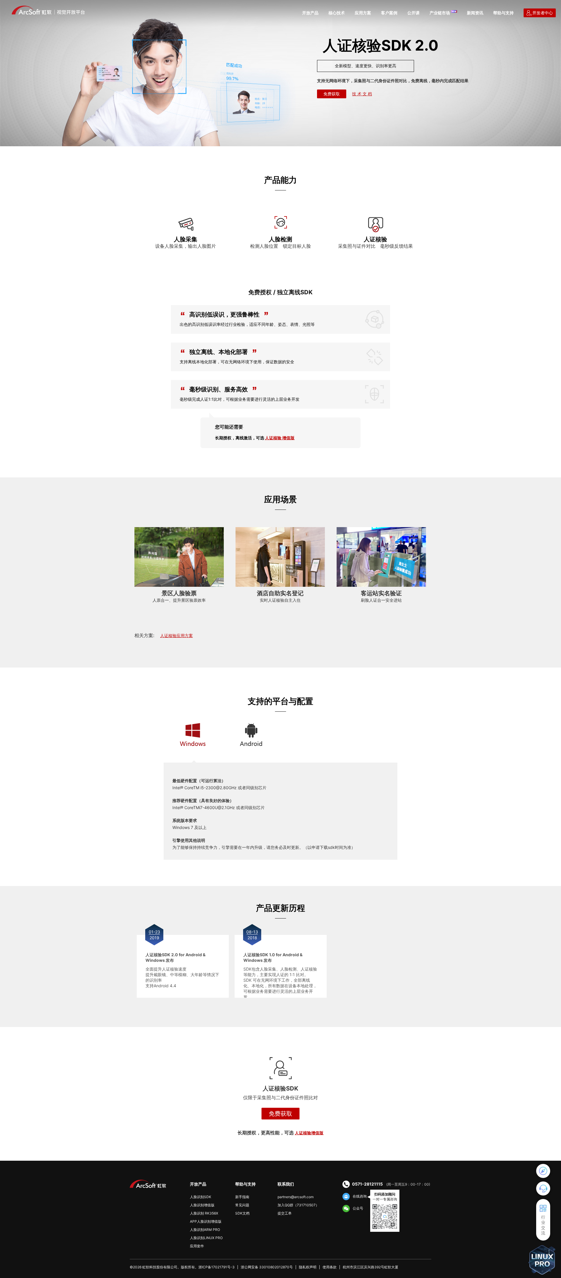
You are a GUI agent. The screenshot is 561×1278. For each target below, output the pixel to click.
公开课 (413, 12)
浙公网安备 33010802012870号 (267, 1267)
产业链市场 (440, 12)
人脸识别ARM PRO (205, 1229)
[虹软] (48, 10)
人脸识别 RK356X (204, 1213)
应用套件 (197, 1246)
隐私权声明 (307, 1267)
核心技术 (336, 12)
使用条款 (330, 1267)
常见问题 (242, 1205)
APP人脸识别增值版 (205, 1221)
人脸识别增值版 (202, 1205)
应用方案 (363, 12)
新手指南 (242, 1197)
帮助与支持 (503, 12)
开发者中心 (542, 12)
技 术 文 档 (362, 93)
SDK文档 (242, 1213)
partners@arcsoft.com (296, 1197)
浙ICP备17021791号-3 (216, 1267)
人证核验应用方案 (176, 635)
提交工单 (285, 1213)
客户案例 (389, 12)
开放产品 (310, 12)
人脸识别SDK (200, 1197)
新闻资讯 (475, 12)
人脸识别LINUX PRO (206, 1238)
